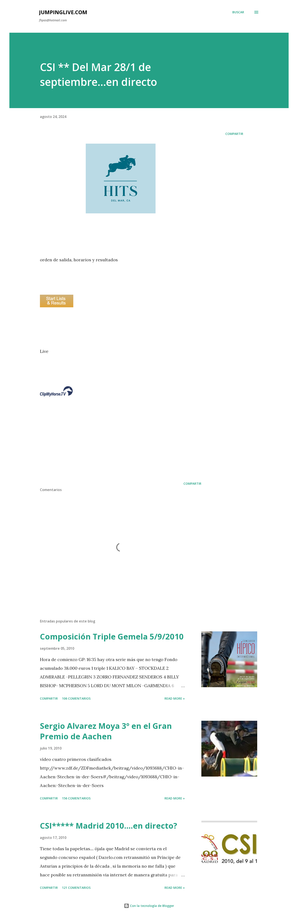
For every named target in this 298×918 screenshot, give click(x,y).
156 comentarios (76, 798)
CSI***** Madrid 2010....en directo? (108, 825)
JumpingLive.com (63, 12)
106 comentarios (76, 698)
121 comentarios (76, 888)
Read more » (174, 698)
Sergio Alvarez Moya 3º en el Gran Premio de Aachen (106, 731)
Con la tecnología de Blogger (151, 906)
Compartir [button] (234, 134)
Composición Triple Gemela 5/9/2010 (112, 636)
